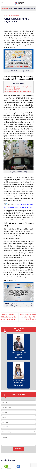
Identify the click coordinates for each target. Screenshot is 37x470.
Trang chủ (4, 8)
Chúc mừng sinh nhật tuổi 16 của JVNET (17, 91)
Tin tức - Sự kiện (14, 15)
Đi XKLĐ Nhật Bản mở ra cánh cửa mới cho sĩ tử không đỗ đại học (28, 317)
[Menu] (2, 3)
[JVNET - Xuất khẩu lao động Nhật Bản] (19, 3)
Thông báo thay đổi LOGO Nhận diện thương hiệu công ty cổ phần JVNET (9, 317)
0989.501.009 (18, 357)
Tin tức (6, 15)
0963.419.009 (18, 385)
